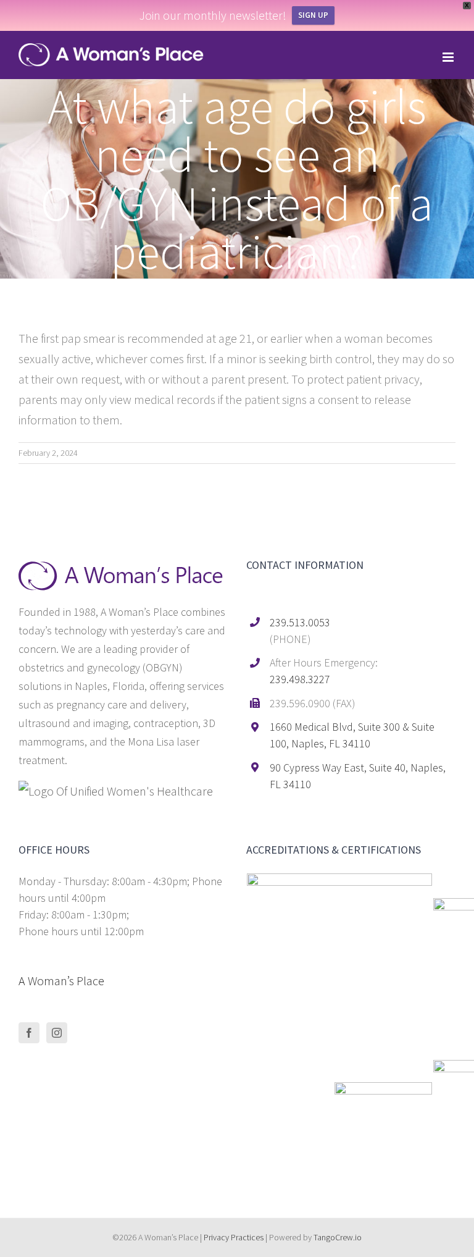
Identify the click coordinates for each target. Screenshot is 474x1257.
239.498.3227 (300, 679)
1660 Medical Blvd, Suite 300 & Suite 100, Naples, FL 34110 (352, 735)
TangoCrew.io (338, 1237)
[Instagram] (56, 1032)
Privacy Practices (234, 1237)
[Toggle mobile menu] (449, 57)
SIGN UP (313, 15)
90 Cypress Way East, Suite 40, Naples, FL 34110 (358, 775)
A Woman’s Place (61, 980)
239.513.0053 (300, 622)
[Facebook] (29, 1032)
